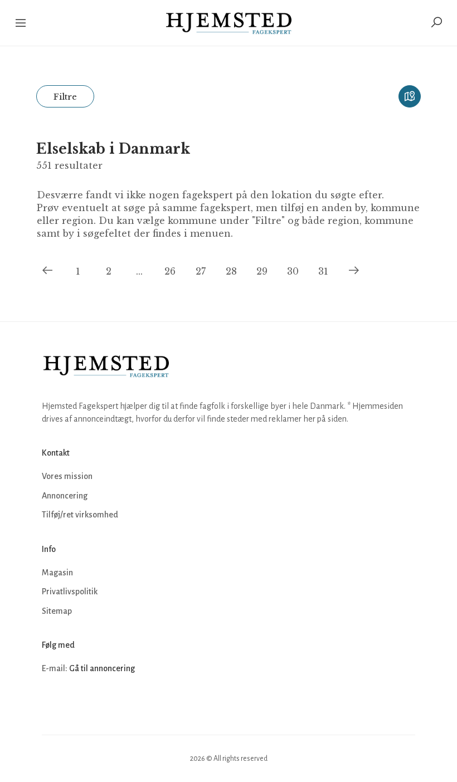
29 (262, 271)
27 (201, 271)
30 (293, 271)
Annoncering (64, 495)
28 (231, 271)
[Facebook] (52, 702)
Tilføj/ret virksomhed (80, 514)
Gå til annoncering (102, 668)
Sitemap (57, 611)
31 (323, 271)
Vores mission (67, 476)
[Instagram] (76, 702)
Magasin (57, 572)
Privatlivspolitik (70, 591)
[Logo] (228, 23)
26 (170, 271)
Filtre (65, 96)
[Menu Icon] (21, 23)
